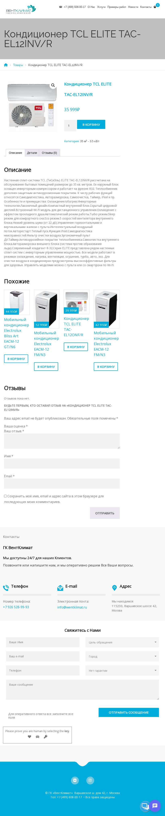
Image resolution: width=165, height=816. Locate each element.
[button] (53, 85)
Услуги (101, 6)
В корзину (91, 124)
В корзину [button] (16, 359)
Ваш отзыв (14, 431)
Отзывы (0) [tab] (49, 153)
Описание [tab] (15, 153)
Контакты (146, 6)
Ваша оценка (16, 426)
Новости (133, 6)
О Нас (91, 6)
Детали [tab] (32, 153)
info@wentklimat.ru (72, 607)
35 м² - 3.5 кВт (89, 141)
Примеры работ (116, 6)
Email (9, 476)
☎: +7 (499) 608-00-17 (72, 6)
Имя (8, 456)
